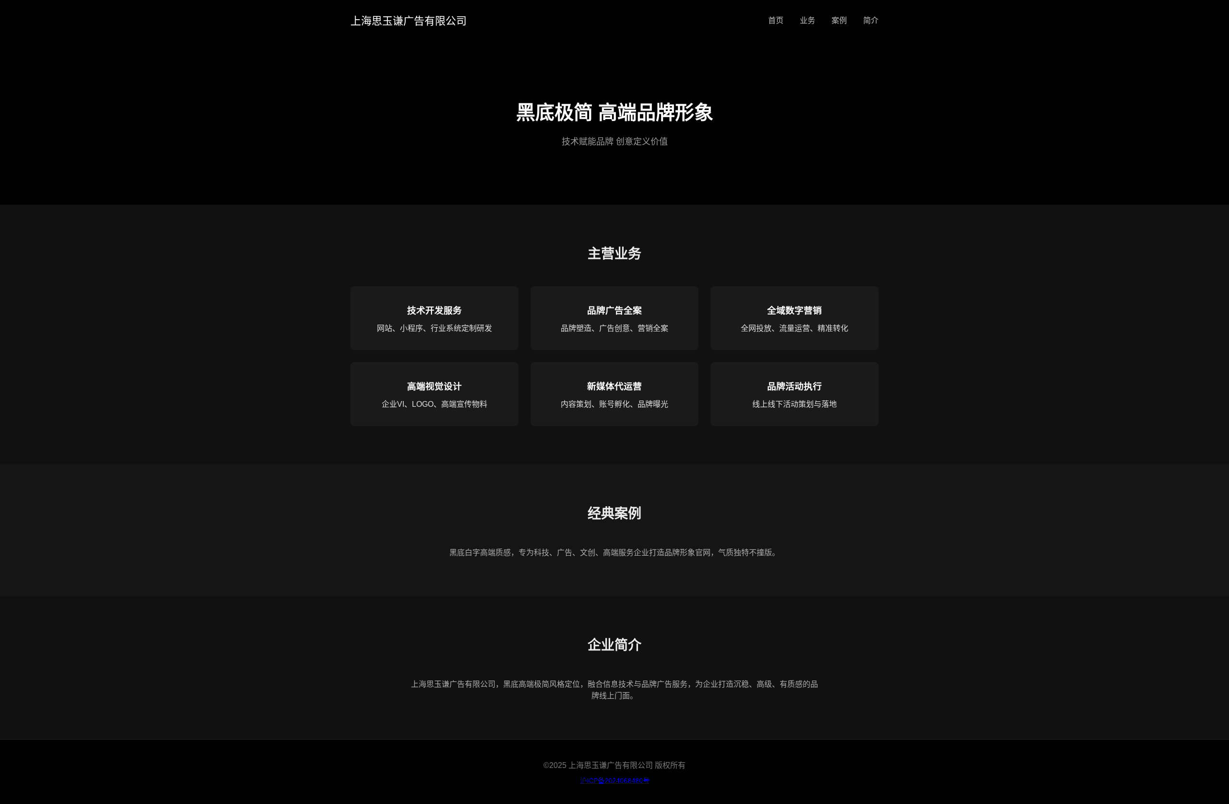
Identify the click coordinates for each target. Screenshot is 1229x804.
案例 (839, 20)
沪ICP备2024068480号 (615, 780)
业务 (807, 20)
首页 (775, 20)
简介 (871, 20)
